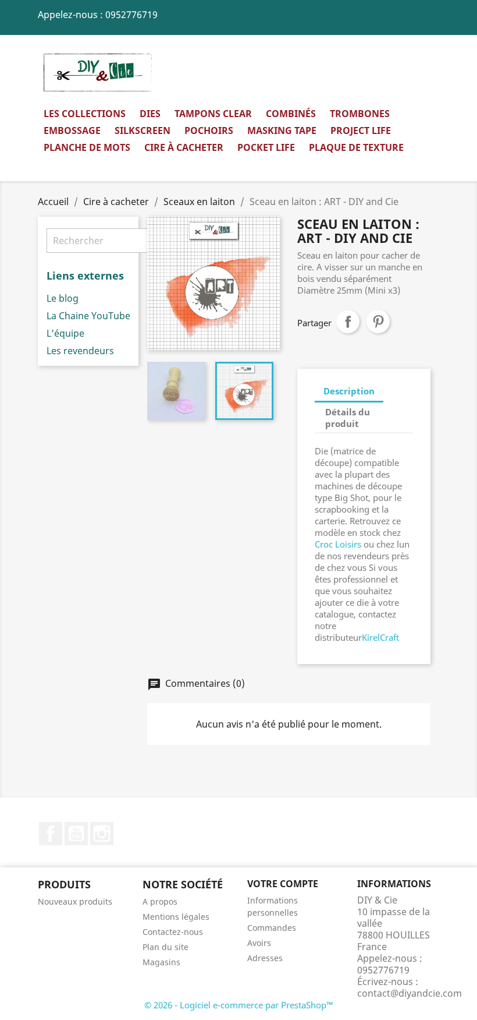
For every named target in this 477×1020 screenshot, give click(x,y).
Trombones (360, 113)
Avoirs (259, 942)
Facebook (50, 833)
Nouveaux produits (75, 901)
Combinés (291, 113)
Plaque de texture (356, 147)
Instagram (101, 833)
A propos (160, 901)
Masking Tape (281, 130)
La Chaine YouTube (88, 315)
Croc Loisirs (338, 544)
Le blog (63, 298)
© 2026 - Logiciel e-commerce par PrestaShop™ (238, 1005)
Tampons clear (213, 113)
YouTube (76, 833)
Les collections (85, 113)
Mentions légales (176, 916)
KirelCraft (380, 637)
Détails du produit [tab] (347, 417)
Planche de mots (87, 147)
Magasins (161, 962)
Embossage (72, 130)
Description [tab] (349, 391)
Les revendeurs (80, 350)
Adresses (265, 957)
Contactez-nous (173, 931)
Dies (150, 113)
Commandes (271, 927)
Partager (347, 321)
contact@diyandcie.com (409, 993)
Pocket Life (266, 147)
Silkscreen (142, 130)
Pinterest (378, 321)
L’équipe (65, 333)
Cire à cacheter (183, 147)
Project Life (360, 130)
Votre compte (282, 883)
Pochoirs (208, 130)
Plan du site (165, 946)
